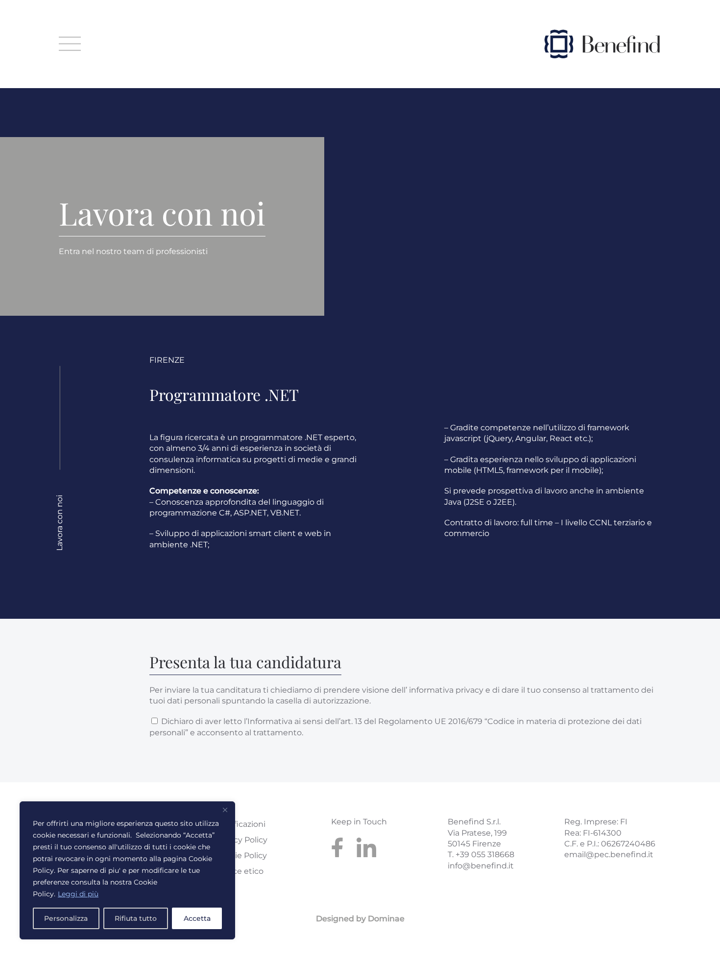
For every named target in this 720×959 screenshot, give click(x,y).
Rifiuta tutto (136, 918)
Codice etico (239, 871)
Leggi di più (78, 893)
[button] (70, 44)
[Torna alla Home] (602, 44)
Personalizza (66, 918)
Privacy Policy (241, 839)
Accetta (197, 918)
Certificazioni (240, 824)
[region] (127, 870)
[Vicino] (225, 810)
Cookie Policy (241, 855)
